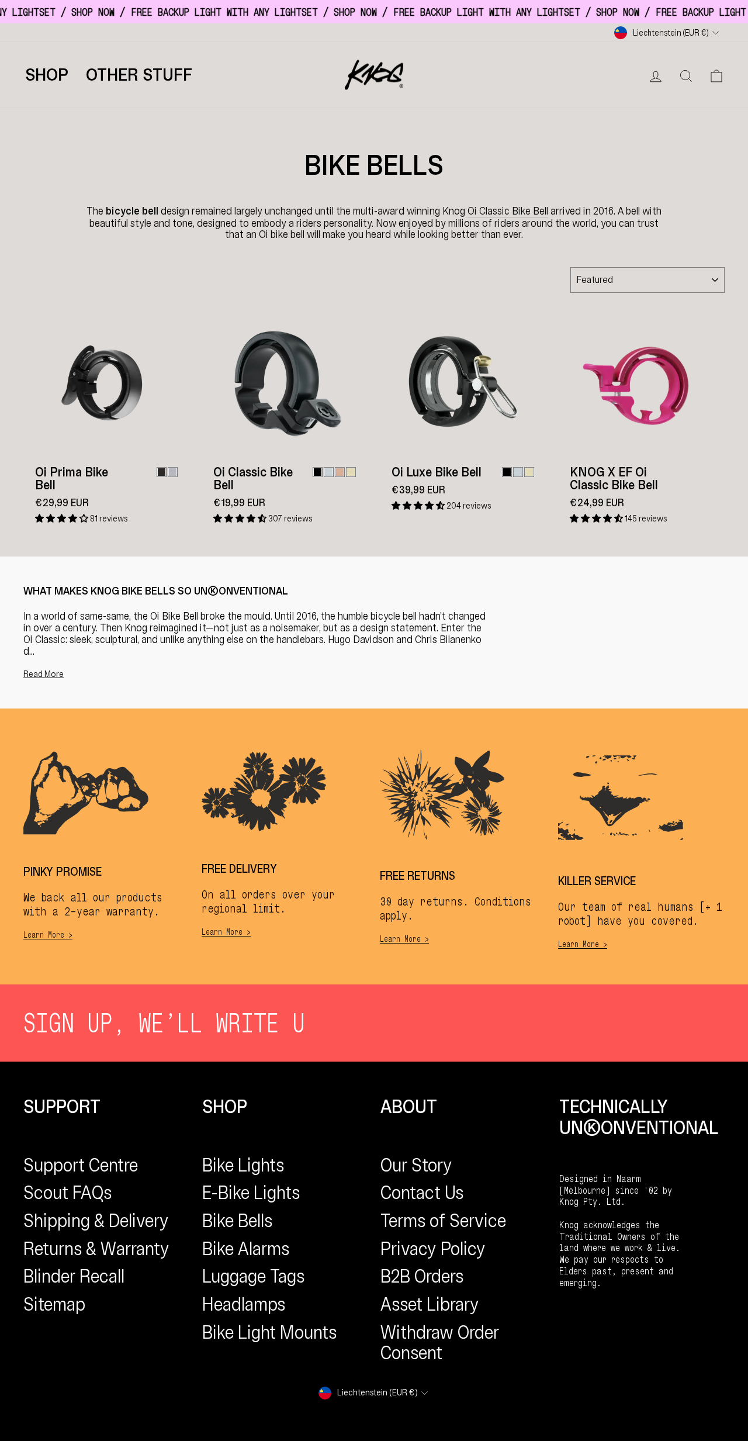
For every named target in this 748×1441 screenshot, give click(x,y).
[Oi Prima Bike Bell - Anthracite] (161, 472)
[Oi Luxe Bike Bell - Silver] (518, 472)
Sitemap (54, 1304)
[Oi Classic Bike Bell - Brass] (351, 472)
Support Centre (80, 1165)
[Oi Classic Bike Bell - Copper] (339, 472)
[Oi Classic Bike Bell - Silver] (328, 472)
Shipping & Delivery (96, 1220)
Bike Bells (237, 1220)
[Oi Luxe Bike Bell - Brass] (529, 472)
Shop (46, 75)
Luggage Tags (253, 1276)
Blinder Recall (73, 1276)
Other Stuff (139, 75)
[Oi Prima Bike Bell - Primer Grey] (172, 472)
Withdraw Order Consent (439, 1342)
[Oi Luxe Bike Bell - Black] (507, 472)
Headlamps (243, 1304)
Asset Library (429, 1304)
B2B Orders (421, 1276)
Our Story (416, 1165)
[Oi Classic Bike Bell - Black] (317, 472)
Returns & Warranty (96, 1248)
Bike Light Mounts (269, 1332)
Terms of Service (443, 1220)
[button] (62, 518)
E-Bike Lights (251, 1192)
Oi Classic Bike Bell (508, 211)
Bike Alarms (245, 1248)
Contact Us (421, 1192)
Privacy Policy (433, 1248)
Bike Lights (243, 1165)
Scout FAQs (67, 1192)
